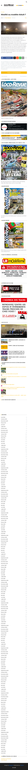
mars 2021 (14, 636)
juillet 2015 (14, 509)
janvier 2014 (14, 475)
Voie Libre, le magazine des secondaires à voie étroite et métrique (13, 377)
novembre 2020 (14, 629)
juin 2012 (14, 443)
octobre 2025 (14, 734)
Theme (22, 765)
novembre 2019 (14, 606)
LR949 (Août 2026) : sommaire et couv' (16, 340)
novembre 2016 (14, 539)
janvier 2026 (14, 740)
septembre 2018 (14, 580)
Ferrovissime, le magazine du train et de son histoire (13, 367)
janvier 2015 (14, 498)
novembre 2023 (14, 696)
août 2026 (14, 753)
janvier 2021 (14, 633)
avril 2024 (14, 704)
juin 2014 (14, 484)
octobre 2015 (14, 514)
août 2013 (14, 466)
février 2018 (14, 567)
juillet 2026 (14, 751)
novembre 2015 (14, 516)
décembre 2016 (14, 541)
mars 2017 (14, 546)
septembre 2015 (14, 513)
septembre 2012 (14, 449)
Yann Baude (4, 760)
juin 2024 (14, 706)
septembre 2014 (14, 490)
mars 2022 (14, 659)
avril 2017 (14, 548)
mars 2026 (14, 743)
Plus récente (4, 76)
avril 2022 (14, 661)
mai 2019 (14, 595)
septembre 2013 (14, 468)
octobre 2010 (14, 419)
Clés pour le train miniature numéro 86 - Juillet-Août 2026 (13, 396)
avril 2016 (14, 526)
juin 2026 (14, 749)
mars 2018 (14, 569)
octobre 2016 (14, 537)
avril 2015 (14, 503)
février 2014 (14, 477)
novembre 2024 (14, 715)
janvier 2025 (14, 719)
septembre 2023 (14, 693)
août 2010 (14, 417)
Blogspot (11, 765)
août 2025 (14, 730)
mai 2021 (14, 640)
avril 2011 (14, 424)
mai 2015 (14, 505)
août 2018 (14, 578)
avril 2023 (14, 683)
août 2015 (14, 511)
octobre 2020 (14, 627)
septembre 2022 (14, 670)
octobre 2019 (14, 604)
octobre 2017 (14, 559)
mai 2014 (14, 483)
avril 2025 (14, 725)
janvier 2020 (14, 610)
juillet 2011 (14, 426)
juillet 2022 (14, 666)
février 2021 (14, 635)
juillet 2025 (14, 728)
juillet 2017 (14, 554)
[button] (1, 5)
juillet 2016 (14, 531)
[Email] (23, 58)
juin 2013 (14, 462)
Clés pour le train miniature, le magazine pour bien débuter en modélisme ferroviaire (13, 388)
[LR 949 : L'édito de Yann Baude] (4, 347)
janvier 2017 (14, 543)
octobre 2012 (14, 451)
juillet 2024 (14, 708)
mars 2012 (14, 438)
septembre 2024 (14, 711)
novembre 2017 (14, 561)
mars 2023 (14, 681)
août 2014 (14, 488)
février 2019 (14, 589)
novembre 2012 (14, 453)
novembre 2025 (14, 736)
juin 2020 (14, 620)
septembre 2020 (14, 625)
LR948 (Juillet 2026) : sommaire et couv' (17, 357)
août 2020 (14, 623)
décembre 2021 (14, 653)
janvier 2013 (14, 456)
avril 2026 (14, 745)
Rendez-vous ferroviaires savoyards (9, 373)
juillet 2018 (14, 576)
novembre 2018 (14, 584)
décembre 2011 (14, 432)
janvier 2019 (14, 588)
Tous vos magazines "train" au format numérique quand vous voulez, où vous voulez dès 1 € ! (16, 353)
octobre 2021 (14, 649)
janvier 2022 (14, 655)
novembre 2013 (14, 471)
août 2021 (14, 646)
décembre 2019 (14, 608)
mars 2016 (14, 524)
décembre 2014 (14, 496)
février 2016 (14, 522)
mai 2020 (14, 618)
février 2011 (14, 422)
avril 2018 (14, 571)
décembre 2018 (14, 586)
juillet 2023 (14, 689)
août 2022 (14, 668)
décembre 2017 (14, 563)
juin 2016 (14, 529)
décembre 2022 (14, 676)
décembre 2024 (14, 717)
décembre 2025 (14, 738)
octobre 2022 (14, 672)
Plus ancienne (23, 76)
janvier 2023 (14, 678)
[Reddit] (17, 58)
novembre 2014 (14, 494)
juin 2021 (14, 642)
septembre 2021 (14, 648)
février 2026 (14, 741)
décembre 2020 (14, 631)
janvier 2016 (14, 520)
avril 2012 (14, 439)
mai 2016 (14, 528)
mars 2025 (14, 723)
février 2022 (14, 657)
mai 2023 (14, 685)
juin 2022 (14, 665)
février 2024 (14, 700)
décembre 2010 (14, 421)
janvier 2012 (14, 434)
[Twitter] (14, 58)
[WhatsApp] (20, 58)
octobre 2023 (14, 695)
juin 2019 (14, 597)
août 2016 (14, 533)
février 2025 (14, 721)
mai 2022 (14, 663)
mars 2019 (14, 591)
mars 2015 (14, 501)
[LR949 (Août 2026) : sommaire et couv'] (4, 341)
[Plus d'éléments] (26, 58)
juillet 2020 (14, 621)
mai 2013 (14, 460)
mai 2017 (14, 550)
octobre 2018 (14, 582)
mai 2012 (14, 441)
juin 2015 (14, 507)
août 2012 (14, 447)
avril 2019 (14, 593)
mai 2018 (14, 573)
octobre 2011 (14, 428)
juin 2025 (14, 726)
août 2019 (14, 601)
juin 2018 (14, 574)
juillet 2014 (14, 486)
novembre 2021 (14, 651)
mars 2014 (14, 479)
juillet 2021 (14, 644)
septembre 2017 (14, 558)
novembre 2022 (14, 674)
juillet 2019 (14, 599)
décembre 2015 (14, 518)
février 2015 (14, 499)
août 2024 (14, 710)
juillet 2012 (14, 445)
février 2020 (14, 612)
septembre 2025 (14, 732)
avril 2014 (14, 481)
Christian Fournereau (6, 758)
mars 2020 (14, 614)
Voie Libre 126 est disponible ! (8, 384)
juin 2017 (14, 552)
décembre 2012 (14, 454)
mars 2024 (14, 702)
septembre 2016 (14, 535)
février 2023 (14, 680)
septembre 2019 (14, 603)
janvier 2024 (14, 698)
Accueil (2, 12)
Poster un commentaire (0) (14, 72)
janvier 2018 (14, 565)
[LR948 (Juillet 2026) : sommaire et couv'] (4, 358)
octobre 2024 (14, 713)
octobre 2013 (14, 469)
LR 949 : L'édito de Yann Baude (16, 345)
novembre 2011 (14, 430)
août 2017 (14, 556)
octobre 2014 (14, 492)
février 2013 (14, 458)
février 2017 (14, 544)
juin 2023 (14, 687)
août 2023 (14, 691)
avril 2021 (14, 638)
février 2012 (14, 436)
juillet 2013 (14, 464)
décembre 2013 (14, 473)
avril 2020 (14, 616)
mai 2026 (14, 747)
